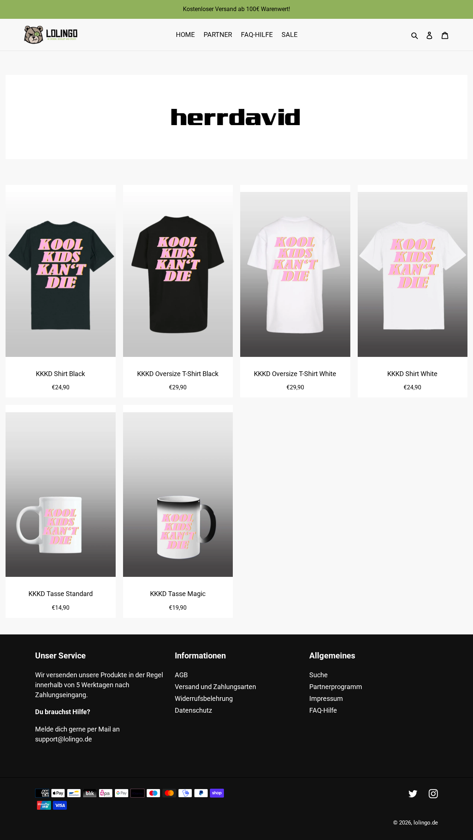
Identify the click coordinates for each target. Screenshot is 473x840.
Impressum (326, 698)
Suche (318, 675)
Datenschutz (193, 710)
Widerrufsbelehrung (204, 698)
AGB (181, 675)
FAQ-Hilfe (323, 710)
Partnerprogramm (335, 687)
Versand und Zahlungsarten (215, 687)
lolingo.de (426, 822)
